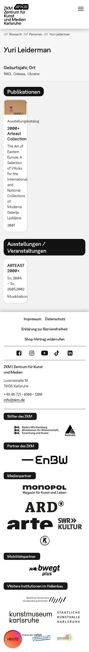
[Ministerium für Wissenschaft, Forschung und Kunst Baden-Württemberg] (36, 430)
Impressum (33, 319)
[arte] (30, 523)
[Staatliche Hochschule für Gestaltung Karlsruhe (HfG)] (44, 600)
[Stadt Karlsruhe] (70, 430)
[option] (17, 166)
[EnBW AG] (44, 460)
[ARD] (44, 506)
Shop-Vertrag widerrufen (45, 339)
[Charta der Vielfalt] (33, 637)
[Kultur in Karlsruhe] (44, 540)
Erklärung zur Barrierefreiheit (44, 329)
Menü (80, 9)
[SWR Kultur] (70, 523)
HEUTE (12, 639)
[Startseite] (20, 14)
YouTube (44, 353)
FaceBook (19, 353)
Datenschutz (55, 319)
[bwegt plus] (44, 570)
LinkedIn (70, 353)
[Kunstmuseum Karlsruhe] (31, 617)
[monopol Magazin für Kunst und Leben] (44, 489)
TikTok (57, 353)
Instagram (31, 353)
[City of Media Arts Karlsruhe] (65, 637)
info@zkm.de (14, 400)
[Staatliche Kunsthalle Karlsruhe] (68, 617)
